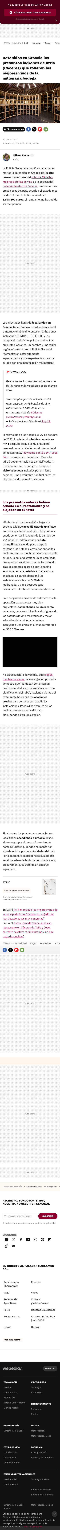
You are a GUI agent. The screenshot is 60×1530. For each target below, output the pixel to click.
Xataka (7, 1387)
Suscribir (47, 1216)
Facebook (28, 129)
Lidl (26, 43)
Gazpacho (52, 1186)
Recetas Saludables (43, 1309)
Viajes (33, 943)
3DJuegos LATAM (40, 1479)
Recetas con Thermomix (11, 1284)
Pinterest (42, 1239)
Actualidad (21, 943)
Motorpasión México (42, 1505)
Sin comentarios (15, 129)
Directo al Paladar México (13, 1506)
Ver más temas (12, 1340)
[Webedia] (12, 1370)
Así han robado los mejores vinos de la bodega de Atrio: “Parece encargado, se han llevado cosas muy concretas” (30, 914)
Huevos (35, 1327)
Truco (48, 43)
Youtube (28, 1239)
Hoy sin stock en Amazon (16, 890)
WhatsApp (6, 1239)
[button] (23, 155)
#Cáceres (36, 412)
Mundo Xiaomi (11, 1407)
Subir (48, 1368)
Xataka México (11, 1479)
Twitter (34, 129)
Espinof (35, 1414)
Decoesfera (10, 1457)
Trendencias (10, 1452)
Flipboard (40, 129)
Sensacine (36, 1409)
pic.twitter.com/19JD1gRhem (23, 417)
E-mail (46, 129)
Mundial (36, 43)
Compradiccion (12, 1462)
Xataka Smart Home (14, 1402)
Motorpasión (38, 1430)
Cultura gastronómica (39, 1301)
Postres (35, 1282)
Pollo (7, 1309)
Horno (7, 1327)
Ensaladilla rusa (34, 1186)
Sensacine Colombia (42, 1494)
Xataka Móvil (10, 1392)
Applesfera (9, 1397)
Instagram (35, 1239)
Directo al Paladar (13, 1430)
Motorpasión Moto (41, 1436)
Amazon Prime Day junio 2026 (43, 1318)
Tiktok (6, 1245)
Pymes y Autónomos (42, 1457)
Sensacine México (41, 1489)
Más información (33, 1526)
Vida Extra (36, 1392)
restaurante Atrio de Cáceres (20, 186)
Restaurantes (12, 1316)
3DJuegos (36, 1387)
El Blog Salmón (39, 1452)
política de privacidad (45, 1223)
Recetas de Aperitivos (10, 1301)
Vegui (7, 1292)
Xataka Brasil (11, 1484)
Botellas (46, 943)
